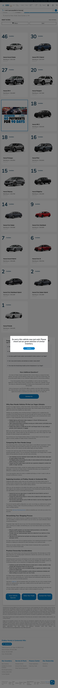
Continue (29, 348)
